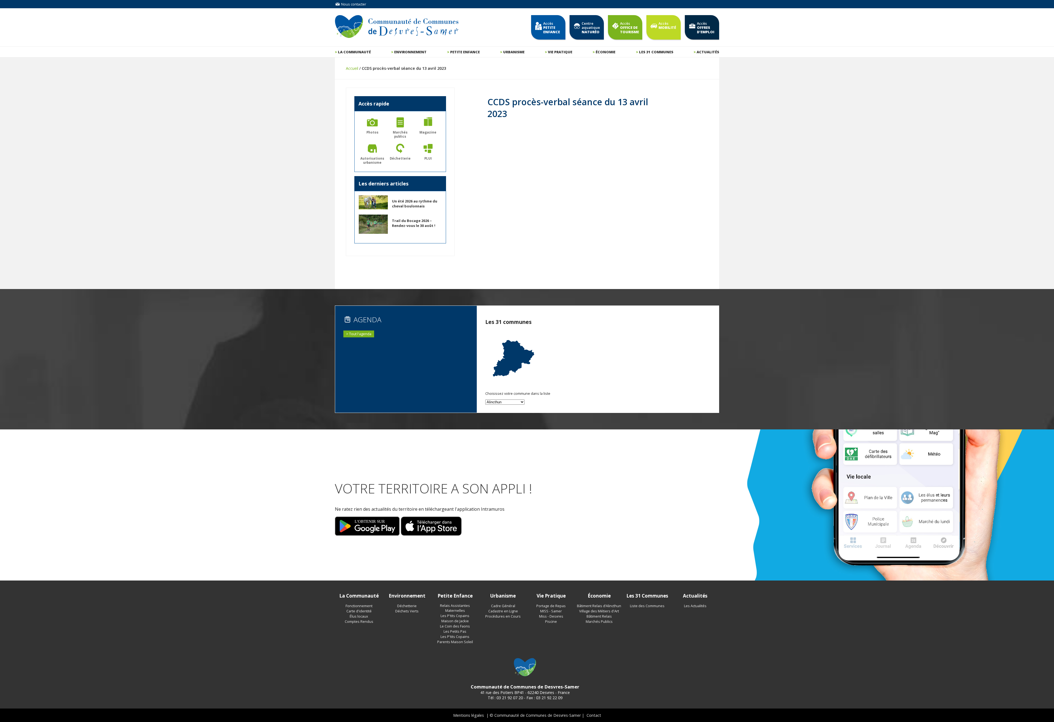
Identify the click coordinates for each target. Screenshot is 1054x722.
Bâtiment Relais (599, 616)
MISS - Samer (551, 611)
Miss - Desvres (551, 616)
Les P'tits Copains (455, 615)
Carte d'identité (359, 611)
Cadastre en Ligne (503, 611)
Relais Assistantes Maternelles (455, 608)
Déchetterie (407, 605)
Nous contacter (353, 4)
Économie (605, 51)
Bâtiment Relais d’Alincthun (599, 605)
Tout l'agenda (360, 333)
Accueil (352, 68)
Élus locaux (359, 616)
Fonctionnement (359, 605)
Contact (594, 715)
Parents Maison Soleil (455, 641)
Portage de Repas (551, 605)
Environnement (410, 51)
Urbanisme (514, 51)
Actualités (708, 51)
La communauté (354, 51)
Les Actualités (695, 605)
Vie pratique (560, 51)
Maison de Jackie (455, 620)
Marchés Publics (599, 621)
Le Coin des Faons (455, 626)
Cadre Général (503, 605)
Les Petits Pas (455, 631)
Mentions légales (468, 715)
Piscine (551, 621)
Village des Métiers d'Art (599, 611)
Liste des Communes (647, 605)
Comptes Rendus (359, 621)
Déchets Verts (407, 611)
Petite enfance (465, 51)
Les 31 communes (656, 51)
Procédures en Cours (503, 616)
